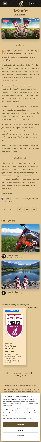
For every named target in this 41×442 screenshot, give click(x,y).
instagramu (20, 375)
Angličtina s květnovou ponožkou (10, 348)
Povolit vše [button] (20, 424)
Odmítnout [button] (20, 435)
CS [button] (32, 3)
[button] (38, 396)
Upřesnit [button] (20, 430)
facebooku (29, 373)
